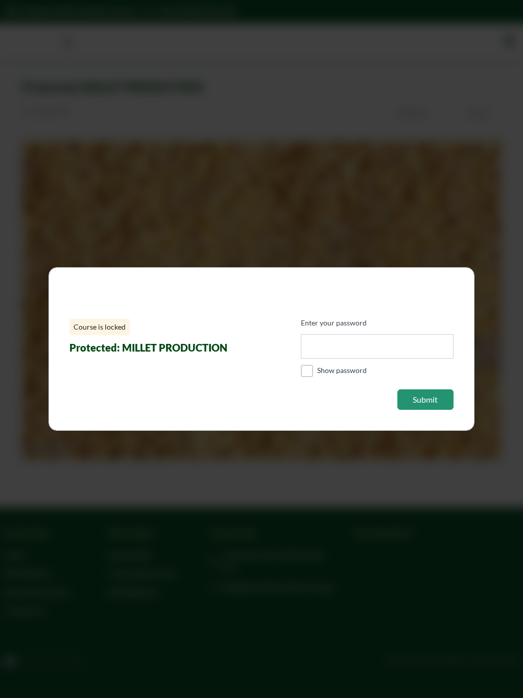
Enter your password (334, 322)
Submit (425, 399)
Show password (342, 370)
